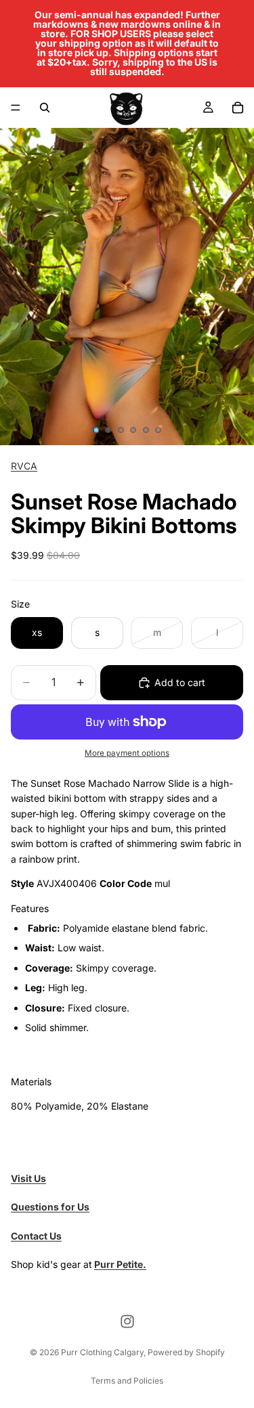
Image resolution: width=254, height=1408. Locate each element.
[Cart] (238, 107)
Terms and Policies (127, 1381)
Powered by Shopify (186, 1352)
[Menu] (15, 107)
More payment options (127, 753)
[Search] (45, 107)
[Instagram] (127, 1321)
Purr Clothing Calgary (102, 1352)
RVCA (24, 466)
